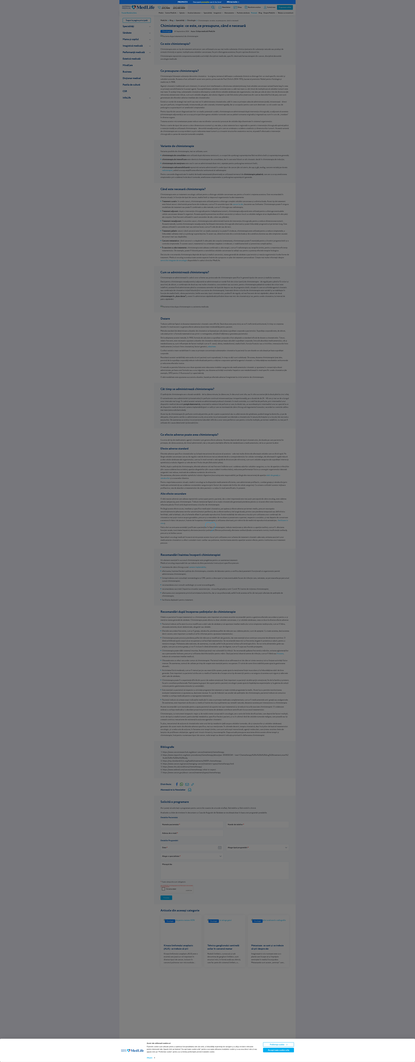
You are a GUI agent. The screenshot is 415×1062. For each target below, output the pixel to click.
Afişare (149, 1058)
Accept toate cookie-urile (278, 1050)
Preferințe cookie (277, 1044)
